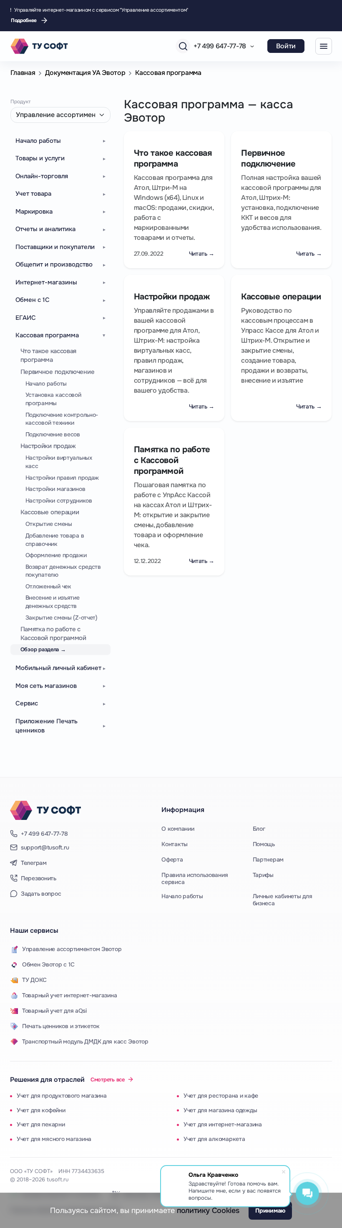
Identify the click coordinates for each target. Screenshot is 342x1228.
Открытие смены (48, 524)
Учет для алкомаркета (214, 1139)
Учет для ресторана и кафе (221, 1095)
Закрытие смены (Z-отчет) (61, 617)
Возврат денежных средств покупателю (63, 571)
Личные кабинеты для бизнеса (282, 900)
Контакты (174, 844)
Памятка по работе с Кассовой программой (53, 633)
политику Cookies (208, 1210)
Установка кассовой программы (53, 399)
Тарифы (263, 875)
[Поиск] (183, 46)
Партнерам (268, 859)
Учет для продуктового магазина (62, 1095)
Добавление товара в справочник (54, 540)
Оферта (172, 859)
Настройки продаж (48, 446)
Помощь (264, 844)
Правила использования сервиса (194, 879)
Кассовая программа (168, 72)
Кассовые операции (49, 512)
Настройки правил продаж (62, 477)
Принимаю (270, 1210)
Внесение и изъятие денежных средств (52, 602)
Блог (259, 828)
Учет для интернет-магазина (223, 1124)
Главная (22, 72)
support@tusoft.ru (45, 847)
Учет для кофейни (41, 1110)
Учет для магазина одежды (220, 1110)
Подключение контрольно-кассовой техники (61, 419)
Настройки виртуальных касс (58, 462)
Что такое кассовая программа (48, 355)
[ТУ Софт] (45, 810)
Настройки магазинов (55, 489)
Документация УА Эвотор (85, 72)
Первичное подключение (57, 372)
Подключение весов (52, 434)
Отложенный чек (48, 586)
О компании (177, 828)
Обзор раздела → (43, 649)
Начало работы (46, 383)
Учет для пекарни (41, 1124)
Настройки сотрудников (58, 500)
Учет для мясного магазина (54, 1139)
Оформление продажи (56, 555)
